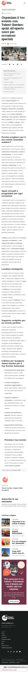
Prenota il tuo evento (9, 91)
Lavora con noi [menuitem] (5, 645)
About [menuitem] (3, 633)
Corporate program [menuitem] (6, 639)
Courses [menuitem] (4, 635)
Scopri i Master (14, 601)
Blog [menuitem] (3, 643)
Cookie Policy (12, 662)
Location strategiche (9, 82)
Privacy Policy (5, 662)
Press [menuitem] (3, 641)
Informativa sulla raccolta (9, 670)
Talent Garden (13, 43)
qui (8, 460)
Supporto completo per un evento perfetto (14, 84)
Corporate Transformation (8, 9)
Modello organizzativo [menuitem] (7, 647)
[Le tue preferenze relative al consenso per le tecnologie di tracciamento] (1, 673)
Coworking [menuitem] (4, 637)
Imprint (18, 662)
